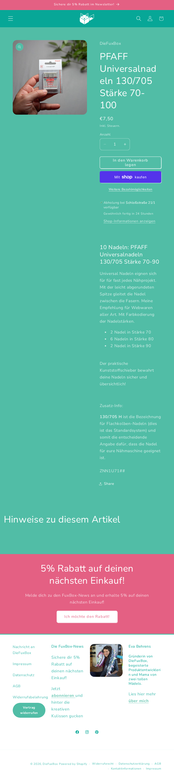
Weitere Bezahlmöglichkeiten (130, 189)
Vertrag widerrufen (29, 710)
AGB (17, 686)
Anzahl (105, 134)
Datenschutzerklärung (134, 764)
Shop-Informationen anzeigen (129, 221)
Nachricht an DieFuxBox (24, 649)
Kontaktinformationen (126, 769)
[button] (10, 18)
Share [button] (109, 483)
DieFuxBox (50, 764)
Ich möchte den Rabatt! (86, 616)
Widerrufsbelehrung (30, 697)
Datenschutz (24, 675)
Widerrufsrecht (103, 764)
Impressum (22, 663)
